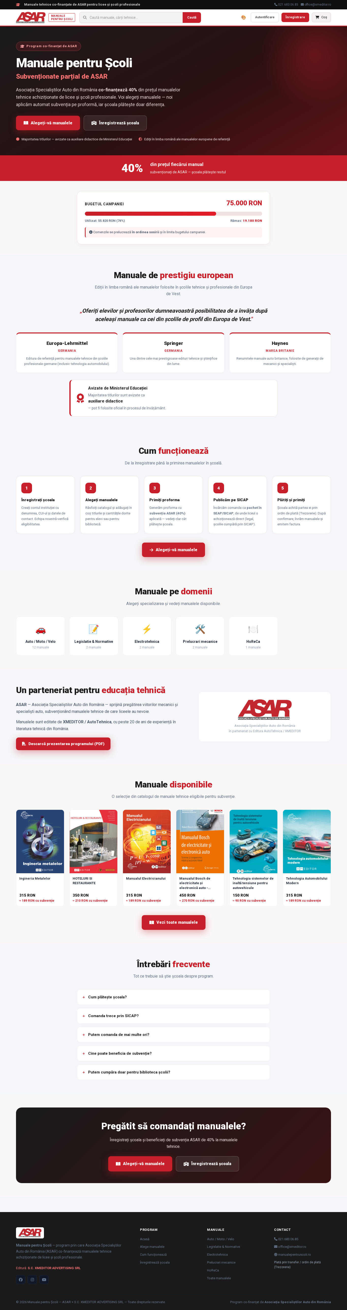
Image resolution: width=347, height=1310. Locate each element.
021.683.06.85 (287, 4)
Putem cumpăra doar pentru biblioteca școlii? (129, 1072)
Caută (191, 17)
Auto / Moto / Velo (220, 1239)
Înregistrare (295, 17)
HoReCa (213, 1270)
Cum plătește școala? (107, 997)
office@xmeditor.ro (317, 4)
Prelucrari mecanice (221, 1262)
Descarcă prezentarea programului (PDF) (66, 744)
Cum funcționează (153, 1254)
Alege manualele (152, 1247)
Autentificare (265, 17)
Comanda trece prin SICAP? (113, 1016)
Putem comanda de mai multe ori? (118, 1034)
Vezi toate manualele (177, 922)
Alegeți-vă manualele (51, 123)
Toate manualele (219, 1278)
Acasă (144, 1239)
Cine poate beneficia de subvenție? (120, 1053)
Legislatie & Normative (223, 1247)
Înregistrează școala (119, 123)
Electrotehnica (217, 1254)
